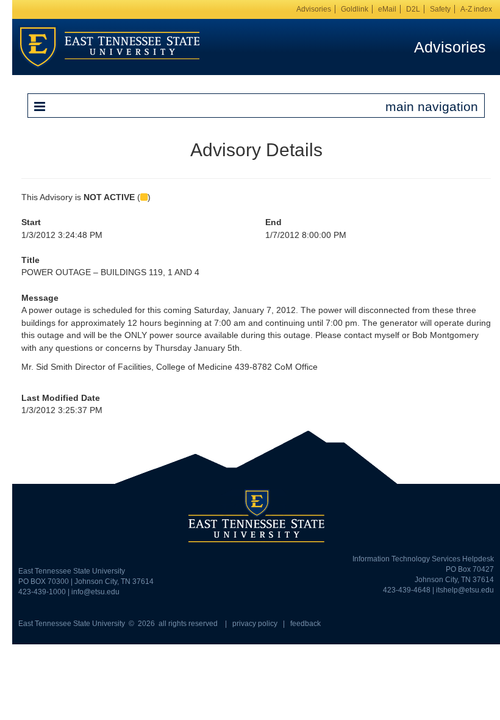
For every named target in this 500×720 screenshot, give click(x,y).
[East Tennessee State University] (109, 46)
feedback (305, 623)
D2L (413, 9)
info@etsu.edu (95, 592)
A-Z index (476, 9)
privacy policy (254, 623)
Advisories (313, 9)
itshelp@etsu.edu (465, 590)
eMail (387, 9)
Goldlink (354, 9)
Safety (440, 9)
